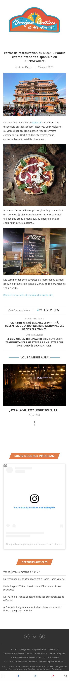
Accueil (14, 649)
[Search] (65, 676)
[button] (34, 422)
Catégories (25, 649)
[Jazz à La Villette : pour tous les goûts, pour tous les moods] (34, 385)
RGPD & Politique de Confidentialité (20, 661)
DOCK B (36, 122)
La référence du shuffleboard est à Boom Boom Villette (34, 579)
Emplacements (39, 649)
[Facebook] (18, 676)
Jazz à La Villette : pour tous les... (34, 410)
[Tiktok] (52, 676)
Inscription (53, 649)
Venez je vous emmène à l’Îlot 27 (21, 571)
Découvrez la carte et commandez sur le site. (28, 295)
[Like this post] (40, 310)
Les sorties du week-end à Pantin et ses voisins (25, 653)
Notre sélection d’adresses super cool (28, 657)
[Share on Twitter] (47, 310)
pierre (28, 67)
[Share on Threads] (54, 310)
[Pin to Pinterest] (51, 310)
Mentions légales (57, 653)
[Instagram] (35, 676)
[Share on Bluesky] (58, 310)
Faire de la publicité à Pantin (52, 661)
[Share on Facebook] (44, 310)
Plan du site (53, 657)
